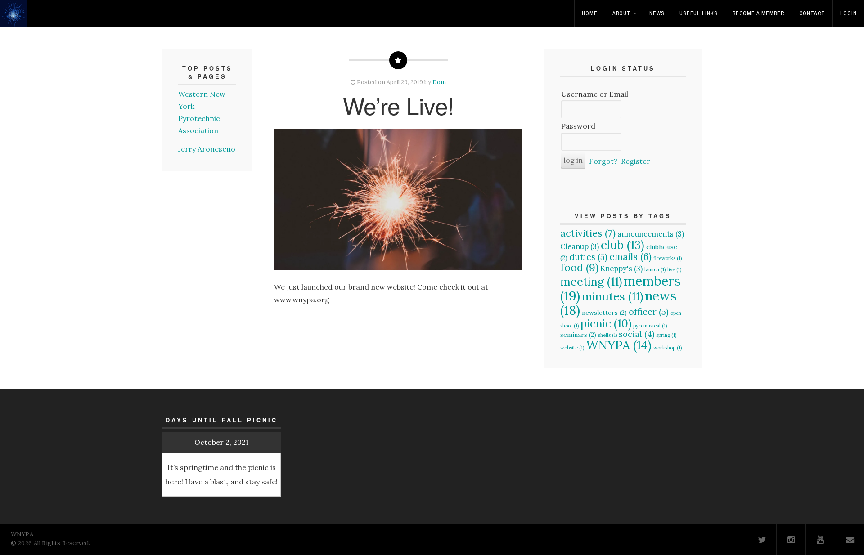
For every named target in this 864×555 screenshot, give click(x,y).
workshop (667, 348)
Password (578, 125)
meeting (591, 281)
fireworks (667, 258)
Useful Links (699, 13)
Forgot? (603, 161)
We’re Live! (398, 105)
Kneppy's (621, 268)
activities (588, 233)
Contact (812, 13)
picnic (605, 323)
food (579, 267)
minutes (612, 296)
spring (666, 335)
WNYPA (619, 345)
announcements (650, 233)
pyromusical (650, 325)
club (622, 244)
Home (590, 13)
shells (607, 335)
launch (655, 269)
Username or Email (594, 94)
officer (649, 311)
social (636, 334)
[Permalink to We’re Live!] (398, 199)
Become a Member (758, 13)
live (674, 269)
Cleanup (579, 246)
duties (588, 256)
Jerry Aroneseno (206, 148)
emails (630, 257)
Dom (439, 82)
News (657, 13)
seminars (578, 335)
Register (635, 161)
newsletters (604, 313)
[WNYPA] (16, 19)
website (572, 348)
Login (848, 13)
